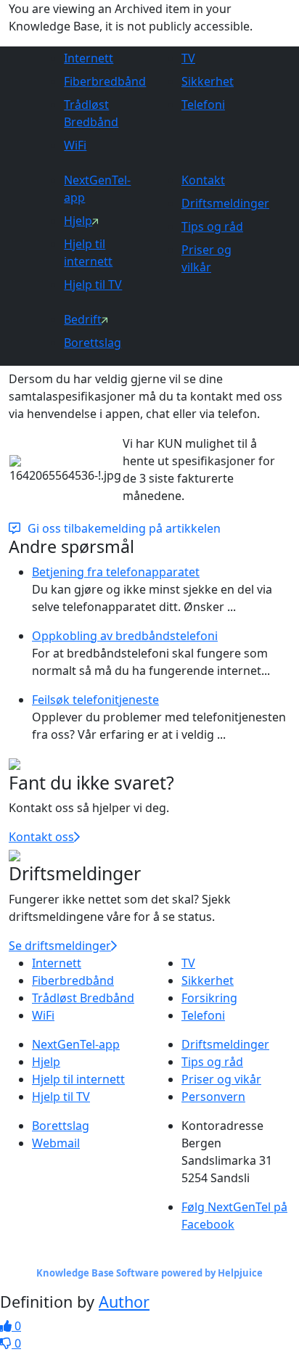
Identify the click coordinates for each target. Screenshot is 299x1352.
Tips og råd (212, 226)
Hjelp (78, 221)
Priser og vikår (221, 1079)
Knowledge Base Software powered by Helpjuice (149, 1272)
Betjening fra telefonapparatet (116, 572)
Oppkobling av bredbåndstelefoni (125, 636)
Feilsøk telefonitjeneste (95, 700)
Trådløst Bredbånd (83, 998)
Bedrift (83, 319)
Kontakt (203, 180)
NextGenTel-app (76, 1044)
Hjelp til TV (93, 284)
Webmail (56, 1143)
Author (124, 1301)
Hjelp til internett (78, 1079)
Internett (88, 58)
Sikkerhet (207, 81)
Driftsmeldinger (225, 203)
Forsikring (209, 998)
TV (188, 58)
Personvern (213, 1097)
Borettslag (92, 343)
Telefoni (203, 104)
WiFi (75, 145)
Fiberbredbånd (105, 81)
